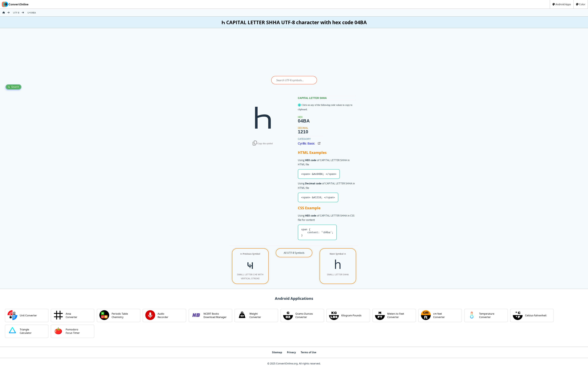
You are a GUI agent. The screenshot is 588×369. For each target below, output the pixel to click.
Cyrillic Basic (306, 143)
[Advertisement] (294, 52)
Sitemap (277, 352)
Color (582, 4)
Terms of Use (308, 352)
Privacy (291, 352)
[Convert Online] (3, 12)
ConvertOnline (18, 4)
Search (15, 87)
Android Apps (563, 4)
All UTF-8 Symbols (294, 252)
